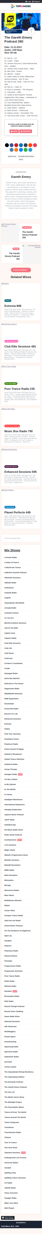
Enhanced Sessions (11, 466)
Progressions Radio (12, 966)
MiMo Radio (9, 870)
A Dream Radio (10, 557)
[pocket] (35, 145)
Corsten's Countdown (13, 663)
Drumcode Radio (11, 709)
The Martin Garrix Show (14, 1097)
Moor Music (9, 895)
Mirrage (7, 885)
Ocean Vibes (9, 910)
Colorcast (8, 658)
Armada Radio (10, 608)
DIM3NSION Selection (13, 694)
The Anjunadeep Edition (14, 1077)
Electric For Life (11, 714)
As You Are (9, 618)
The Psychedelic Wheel (14, 1107)
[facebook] (12, 145)
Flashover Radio (11, 744)
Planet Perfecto (10, 507)
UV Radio (8, 1183)
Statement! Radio (11, 1057)
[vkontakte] (12, 150)
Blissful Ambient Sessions (15, 623)
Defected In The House (13, 684)
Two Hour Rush (10, 1148)
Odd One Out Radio (12, 921)
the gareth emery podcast (26, 156)
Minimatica (8, 880)
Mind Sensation (10, 875)
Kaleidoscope (10, 825)
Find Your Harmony (12, 734)
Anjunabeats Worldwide (14, 603)
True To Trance (10, 1143)
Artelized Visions (11, 613)
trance (21, 159)
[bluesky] (21, 150)
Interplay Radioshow (13, 810)
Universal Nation (11, 1163)
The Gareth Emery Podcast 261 (12, 256)
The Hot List (9, 1092)
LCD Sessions (10, 845)
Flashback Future (11, 739)
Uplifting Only (10, 1173)
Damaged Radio (11, 673)
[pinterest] (16, 145)
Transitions (9, 1127)
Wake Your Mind (11, 1203)
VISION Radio (10, 1188)
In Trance (8, 795)
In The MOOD (9, 789)
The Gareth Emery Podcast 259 (29, 235)
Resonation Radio (11, 996)
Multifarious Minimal (12, 900)
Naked (7, 905)
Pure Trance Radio (10, 383)
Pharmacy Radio (11, 951)
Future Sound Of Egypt (14, 749)
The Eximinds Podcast (13, 1082)
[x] (7, 145)
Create (7, 668)
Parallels (8, 941)
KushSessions (10, 840)
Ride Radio (9, 1001)
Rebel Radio (9, 981)
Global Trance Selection (14, 759)
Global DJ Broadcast (13, 754)
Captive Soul (9, 633)
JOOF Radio (9, 820)
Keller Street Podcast (13, 835)
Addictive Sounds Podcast (15, 573)
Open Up (8, 936)
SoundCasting (10, 1042)
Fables (7, 729)
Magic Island (9, 850)
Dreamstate (9, 704)
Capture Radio (10, 638)
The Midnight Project (13, 1102)
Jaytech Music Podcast (14, 815)
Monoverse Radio (11, 890)
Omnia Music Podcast (13, 926)
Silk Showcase (10, 1026)
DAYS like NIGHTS (12, 678)
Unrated (7, 1168)
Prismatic (8, 961)
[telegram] (30, 150)
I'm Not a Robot (10, 779)
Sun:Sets (8, 1062)
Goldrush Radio (11, 764)
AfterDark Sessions (12, 578)
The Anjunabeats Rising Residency (19, 1072)
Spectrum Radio (11, 1052)
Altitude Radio (10, 583)
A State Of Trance (11, 562)
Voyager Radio (10, 1198)
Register (37, 1)
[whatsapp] (26, 150)
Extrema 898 (12, 305)
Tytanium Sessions (12, 1153)
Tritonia (7, 1137)
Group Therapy (10, 769)
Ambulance (9, 588)
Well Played (9, 1208)
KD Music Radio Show (13, 830)
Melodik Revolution (12, 865)
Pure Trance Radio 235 (19, 388)
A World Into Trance (12, 567)
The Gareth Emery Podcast (11, 31)
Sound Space (9, 1037)
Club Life (8, 648)
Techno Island (10, 1067)
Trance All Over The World (15, 1112)
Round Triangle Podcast (14, 1006)
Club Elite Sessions (11, 341)
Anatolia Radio (10, 593)
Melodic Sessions (11, 860)
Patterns (7, 946)
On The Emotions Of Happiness (17, 931)
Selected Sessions (12, 1021)
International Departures (14, 805)
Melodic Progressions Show (16, 855)
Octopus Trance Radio (13, 916)
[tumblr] (26, 145)
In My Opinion (10, 784)
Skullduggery (9, 1031)
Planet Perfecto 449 (17, 512)
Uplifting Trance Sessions (15, 1178)
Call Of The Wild (11, 628)
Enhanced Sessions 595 (20, 471)
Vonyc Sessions (11, 1193)
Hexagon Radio (10, 774)
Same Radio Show (12, 1016)
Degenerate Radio (11, 689)
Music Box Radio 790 (18, 431)
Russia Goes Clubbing (12, 426)
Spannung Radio (11, 1047)
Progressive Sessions (13, 971)
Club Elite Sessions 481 (20, 346)
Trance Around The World (15, 1117)
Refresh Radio (10, 986)
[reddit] (30, 145)
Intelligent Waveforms (13, 800)
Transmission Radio (12, 1132)
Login (29, 1)
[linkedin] (21, 145)
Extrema (7, 300)
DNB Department (11, 699)
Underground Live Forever (15, 1158)
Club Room (9, 653)
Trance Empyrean (11, 1122)
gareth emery (12, 156)
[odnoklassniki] (16, 150)
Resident (8, 991)
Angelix (7, 598)
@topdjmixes (21, 1222)
